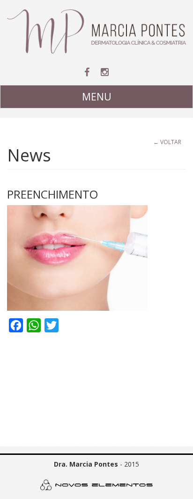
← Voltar (167, 142)
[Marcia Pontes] (96, 31)
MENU (96, 96)
